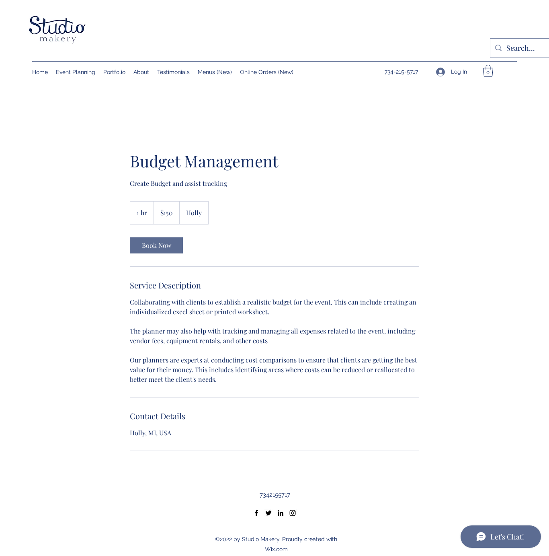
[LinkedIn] (281, 513)
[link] (156, 245)
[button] (488, 71)
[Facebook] (256, 513)
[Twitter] (268, 513)
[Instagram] (293, 513)
